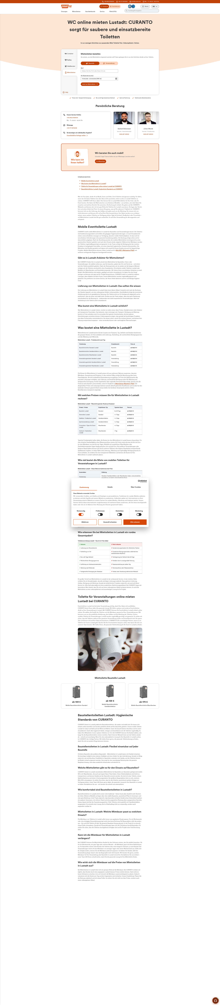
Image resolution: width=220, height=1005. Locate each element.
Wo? (82, 68)
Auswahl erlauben (110, 522)
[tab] (70, 53)
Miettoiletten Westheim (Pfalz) (124, 383)
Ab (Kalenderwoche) (87, 75)
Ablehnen (85, 522)
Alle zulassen (135, 522)
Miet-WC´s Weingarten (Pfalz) (125, 250)
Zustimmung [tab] (84, 487)
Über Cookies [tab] (136, 487)
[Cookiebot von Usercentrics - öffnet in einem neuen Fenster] (139, 481)
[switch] (100, 514)
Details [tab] (110, 487)
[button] (155, 6)
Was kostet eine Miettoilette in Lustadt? (93, 183)
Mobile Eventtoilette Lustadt (90, 181)
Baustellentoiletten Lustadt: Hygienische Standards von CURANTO (101, 189)
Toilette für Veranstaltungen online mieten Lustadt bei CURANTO (101, 186)
